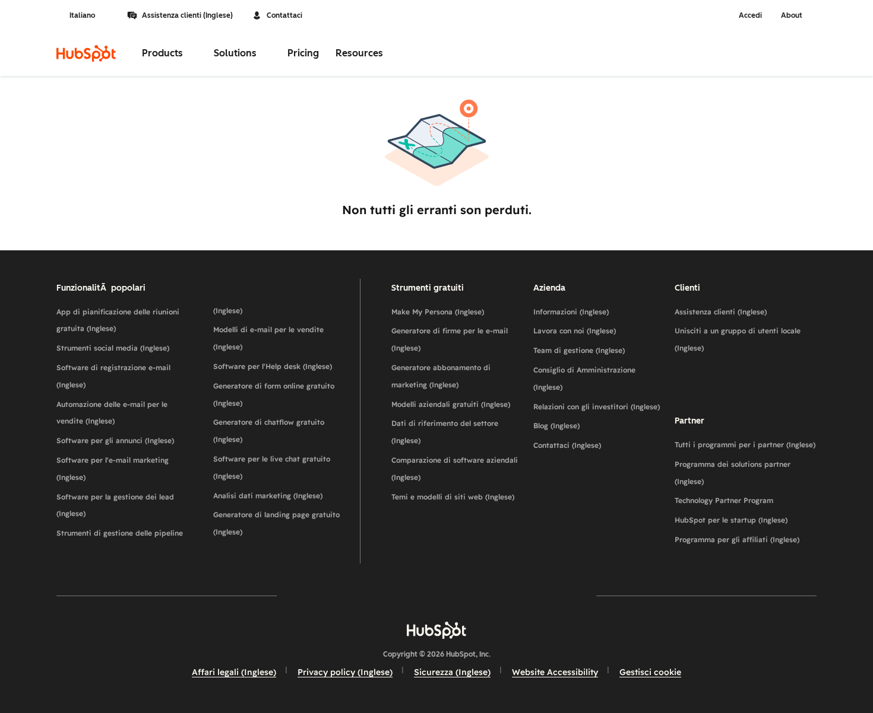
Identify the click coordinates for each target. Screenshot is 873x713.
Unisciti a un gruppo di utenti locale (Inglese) (738, 339)
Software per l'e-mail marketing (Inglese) (112, 469)
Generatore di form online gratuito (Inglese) (273, 394)
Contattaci (284, 15)
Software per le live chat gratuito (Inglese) (271, 467)
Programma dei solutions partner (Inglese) (732, 473)
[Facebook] (333, 595)
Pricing (303, 53)
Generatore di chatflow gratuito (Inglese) (268, 431)
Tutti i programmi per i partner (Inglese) (745, 444)
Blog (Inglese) (556, 425)
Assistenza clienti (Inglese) (187, 15)
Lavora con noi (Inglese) (574, 330)
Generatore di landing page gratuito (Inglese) (276, 523)
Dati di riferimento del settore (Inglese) (444, 432)
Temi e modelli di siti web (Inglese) (452, 496)
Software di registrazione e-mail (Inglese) (113, 376)
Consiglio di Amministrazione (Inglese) (584, 378)
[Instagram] (367, 595)
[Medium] (505, 595)
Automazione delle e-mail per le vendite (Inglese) (111, 413)
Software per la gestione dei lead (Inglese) (115, 505)
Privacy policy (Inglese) (345, 672)
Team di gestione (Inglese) (579, 350)
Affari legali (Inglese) (234, 672)
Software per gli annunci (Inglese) (115, 440)
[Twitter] (436, 595)
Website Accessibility (555, 672)
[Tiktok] (540, 595)
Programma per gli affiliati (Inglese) (737, 539)
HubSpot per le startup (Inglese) (731, 519)
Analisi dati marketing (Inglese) (267, 495)
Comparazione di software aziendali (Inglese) (454, 469)
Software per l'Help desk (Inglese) (272, 366)
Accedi (750, 15)
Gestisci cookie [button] (650, 672)
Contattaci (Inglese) (567, 445)
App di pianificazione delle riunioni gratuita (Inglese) (117, 320)
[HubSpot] (86, 53)
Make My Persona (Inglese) (437, 311)
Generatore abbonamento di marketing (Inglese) (441, 376)
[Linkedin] (471, 595)
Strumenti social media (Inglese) (112, 347)
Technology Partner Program (724, 500)
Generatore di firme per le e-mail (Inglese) (449, 339)
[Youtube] (402, 595)
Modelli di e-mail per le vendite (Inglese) (268, 338)
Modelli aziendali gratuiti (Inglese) (450, 404)
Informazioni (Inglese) (571, 311)
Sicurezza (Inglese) (452, 672)
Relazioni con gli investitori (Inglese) (596, 406)
